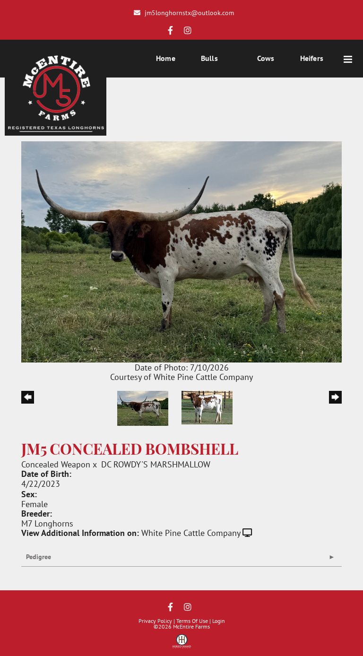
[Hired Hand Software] (182, 644)
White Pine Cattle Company (190, 532)
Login (218, 620)
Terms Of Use (192, 620)
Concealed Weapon (55, 464)
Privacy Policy (155, 620)
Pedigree (38, 556)
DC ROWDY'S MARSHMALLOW (155, 464)
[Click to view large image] (181, 250)
